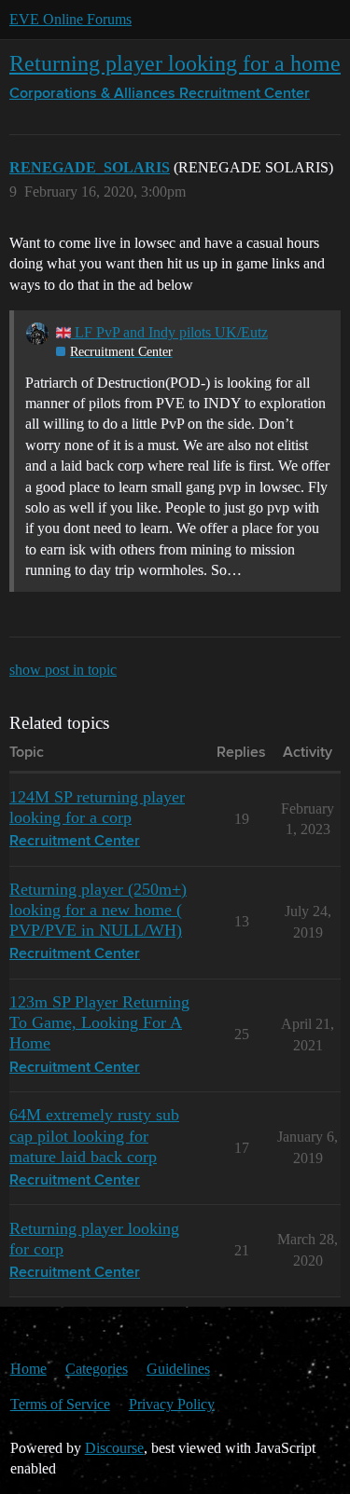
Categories (96, 1369)
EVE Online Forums (70, 19)
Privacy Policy (172, 1404)
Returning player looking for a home (175, 62)
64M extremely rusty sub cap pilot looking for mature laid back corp (94, 1135)
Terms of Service (60, 1404)
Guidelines (178, 1369)
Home (28, 1369)
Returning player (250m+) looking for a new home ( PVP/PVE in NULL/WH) (98, 909)
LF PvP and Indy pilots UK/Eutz (169, 332)
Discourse (114, 1448)
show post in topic (63, 670)
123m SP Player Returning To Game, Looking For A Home (99, 1022)
